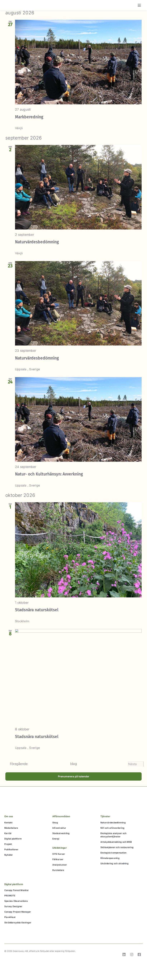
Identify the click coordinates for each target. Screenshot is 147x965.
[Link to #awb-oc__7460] (139, 5)
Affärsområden (61, 816)
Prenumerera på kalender (73, 776)
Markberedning (29, 117)
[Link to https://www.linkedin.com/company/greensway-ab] (124, 954)
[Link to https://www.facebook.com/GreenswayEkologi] (139, 954)
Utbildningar (59, 847)
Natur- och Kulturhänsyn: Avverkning (49, 474)
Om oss (8, 816)
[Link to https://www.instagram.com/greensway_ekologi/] (131, 954)
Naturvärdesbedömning (37, 242)
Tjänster (105, 816)
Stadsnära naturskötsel (36, 609)
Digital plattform (13, 884)
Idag (73, 763)
